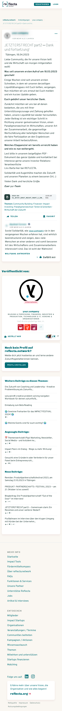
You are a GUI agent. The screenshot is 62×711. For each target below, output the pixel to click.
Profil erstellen (16, 365)
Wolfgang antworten (17, 254)
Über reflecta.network (19, 571)
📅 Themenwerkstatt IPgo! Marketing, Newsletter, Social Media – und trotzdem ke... (29, 440)
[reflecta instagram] (33, 677)
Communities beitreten (19, 635)
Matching (12, 664)
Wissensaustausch (17, 645)
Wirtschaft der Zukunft (15, 210)
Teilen (14, 216)
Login (55, 4)
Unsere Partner (15, 586)
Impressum (23, 703)
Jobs (9, 596)
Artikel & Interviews (18, 600)
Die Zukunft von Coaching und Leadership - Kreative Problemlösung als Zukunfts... (30, 388)
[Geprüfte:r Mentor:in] (29, 224)
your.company (20, 33)
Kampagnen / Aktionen (19, 640)
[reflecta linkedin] (26, 677)
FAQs (10, 576)
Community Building (23, 204)
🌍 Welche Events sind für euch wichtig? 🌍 (25, 423)
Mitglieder (12, 615)
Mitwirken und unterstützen (22, 654)
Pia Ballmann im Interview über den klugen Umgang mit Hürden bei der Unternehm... (29, 521)
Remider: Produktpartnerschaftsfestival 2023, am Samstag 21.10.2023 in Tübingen (28, 479)
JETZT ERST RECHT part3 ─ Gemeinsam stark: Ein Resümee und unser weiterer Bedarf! (28, 510)
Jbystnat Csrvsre (18, 224)
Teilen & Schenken (43, 207)
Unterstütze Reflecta (18, 591)
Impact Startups (16, 620)
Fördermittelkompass (19, 566)
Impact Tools (14, 561)
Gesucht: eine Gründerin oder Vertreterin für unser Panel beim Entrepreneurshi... (29, 460)
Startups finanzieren (18, 659)
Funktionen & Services (19, 581)
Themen (11, 650)
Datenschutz (35, 703)
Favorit (50, 216)
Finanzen (37, 204)
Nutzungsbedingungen (17, 706)
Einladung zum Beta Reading (18, 405)
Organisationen (15, 625)
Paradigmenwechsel (23, 207)
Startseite (12, 556)
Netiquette (12, 703)
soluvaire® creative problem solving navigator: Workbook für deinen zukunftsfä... (27, 397)
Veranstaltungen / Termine (21, 630)
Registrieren (42, 4)
